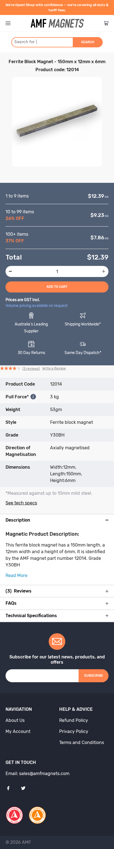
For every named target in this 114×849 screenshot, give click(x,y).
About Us (15, 720)
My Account (18, 731)
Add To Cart (57, 287)
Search (87, 42)
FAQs (11, 603)
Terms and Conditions (81, 742)
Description (18, 520)
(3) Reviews (19, 591)
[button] (33, 368)
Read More (16, 575)
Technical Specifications (31, 615)
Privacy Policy (73, 731)
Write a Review (54, 368)
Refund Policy (73, 720)
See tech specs (21, 503)
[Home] (57, 23)
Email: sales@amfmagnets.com (37, 773)
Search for (25, 42)
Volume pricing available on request (37, 305)
